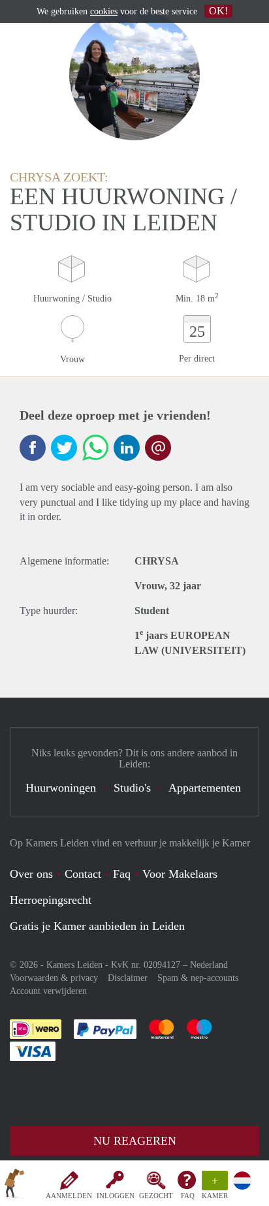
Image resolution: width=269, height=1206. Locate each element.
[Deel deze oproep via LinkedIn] (127, 448)
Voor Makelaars (179, 873)
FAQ (188, 1195)
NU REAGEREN (134, 1140)
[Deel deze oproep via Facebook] (33, 448)
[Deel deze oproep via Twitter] (64, 448)
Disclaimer (128, 978)
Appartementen (204, 787)
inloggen (115, 1195)
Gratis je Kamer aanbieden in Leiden (97, 926)
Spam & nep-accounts (197, 978)
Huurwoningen (60, 787)
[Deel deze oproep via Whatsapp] (95, 448)
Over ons (31, 873)
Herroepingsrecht (50, 899)
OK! (218, 10)
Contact (83, 873)
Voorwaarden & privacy (54, 978)
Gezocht (156, 1195)
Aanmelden (69, 1195)
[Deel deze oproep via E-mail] (158, 448)
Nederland (209, 965)
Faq (122, 873)
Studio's (132, 787)
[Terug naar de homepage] (14, 1186)
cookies (104, 11)
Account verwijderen (48, 991)
